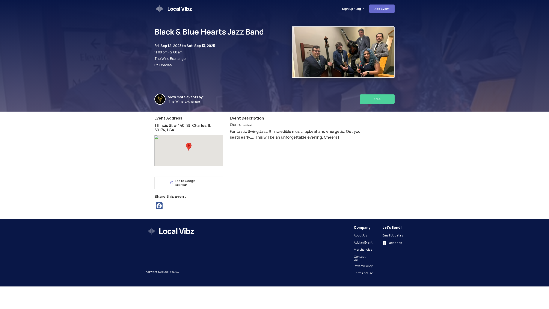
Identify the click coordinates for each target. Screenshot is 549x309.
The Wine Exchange (185, 101)
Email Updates (393, 235)
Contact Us (360, 258)
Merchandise (363, 249)
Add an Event (363, 242)
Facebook (395, 242)
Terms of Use (363, 273)
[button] (189, 147)
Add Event (381, 9)
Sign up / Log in (353, 9)
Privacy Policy (363, 266)
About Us (360, 235)
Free (377, 99)
